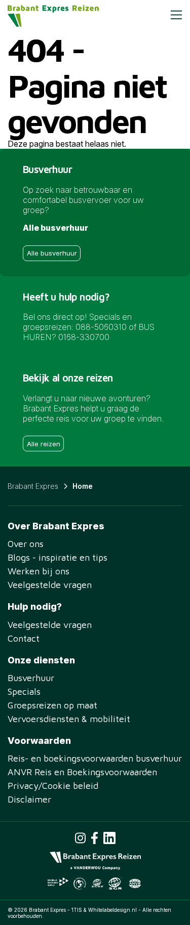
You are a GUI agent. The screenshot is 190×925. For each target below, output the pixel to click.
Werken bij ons (38, 571)
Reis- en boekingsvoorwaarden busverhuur (95, 758)
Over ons (26, 543)
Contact (24, 638)
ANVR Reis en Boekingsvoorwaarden (82, 772)
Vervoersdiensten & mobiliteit (69, 718)
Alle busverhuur (52, 253)
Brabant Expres (33, 486)
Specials (24, 691)
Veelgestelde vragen (50, 584)
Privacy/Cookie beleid (53, 785)
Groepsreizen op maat (52, 705)
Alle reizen (43, 444)
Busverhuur (31, 677)
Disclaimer (29, 799)
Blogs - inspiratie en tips (57, 557)
